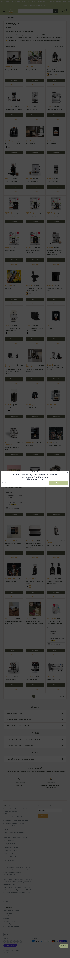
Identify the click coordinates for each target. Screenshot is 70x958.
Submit (58, 483)
